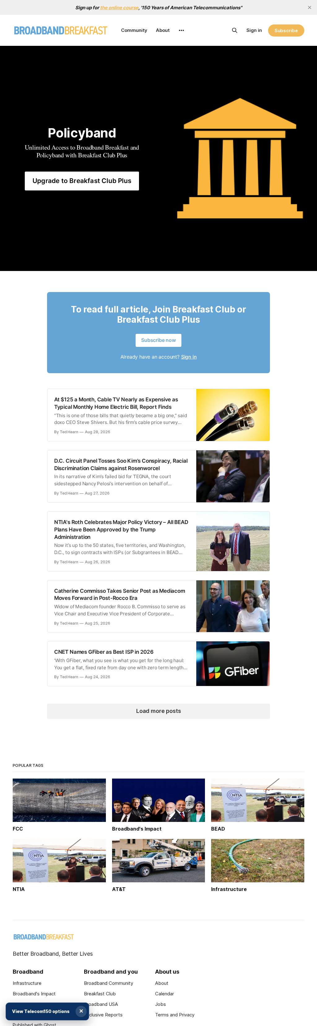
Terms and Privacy (174, 1015)
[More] (181, 30)
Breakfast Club (100, 994)
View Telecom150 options (41, 1011)
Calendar (164, 994)
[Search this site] (235, 30)
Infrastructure (27, 983)
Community (134, 30)
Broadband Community (108, 983)
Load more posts (158, 711)
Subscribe (286, 30)
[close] (310, 7)
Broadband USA (101, 1004)
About (163, 30)
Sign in (254, 30)
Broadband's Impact (34, 994)
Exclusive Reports (103, 1015)
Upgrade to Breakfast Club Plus (82, 181)
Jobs (160, 1004)
